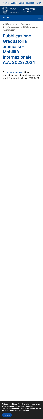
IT (8, 17)
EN (4, 17)
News (6, 2)
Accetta (7, 415)
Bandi (21, 2)
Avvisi (15, 24)
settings (26, 410)
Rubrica (30, 2)
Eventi (14, 2)
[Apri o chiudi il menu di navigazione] (39, 17)
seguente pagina (14, 72)
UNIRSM (6, 24)
